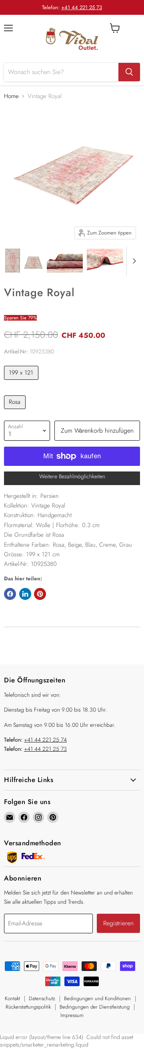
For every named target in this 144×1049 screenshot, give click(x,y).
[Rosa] (16, 411)
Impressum (72, 1015)
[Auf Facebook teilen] (10, 594)
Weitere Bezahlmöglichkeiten (72, 476)
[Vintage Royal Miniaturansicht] (12, 260)
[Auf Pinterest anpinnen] (40, 594)
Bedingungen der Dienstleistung (95, 1007)
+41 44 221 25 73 (81, 7)
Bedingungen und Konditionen (97, 998)
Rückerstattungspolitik (28, 1007)
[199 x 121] (22, 381)
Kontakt (12, 998)
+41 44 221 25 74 (45, 740)
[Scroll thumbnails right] (132, 261)
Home (11, 96)
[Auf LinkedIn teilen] (25, 594)
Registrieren (118, 923)
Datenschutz (42, 998)
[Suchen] (129, 72)
